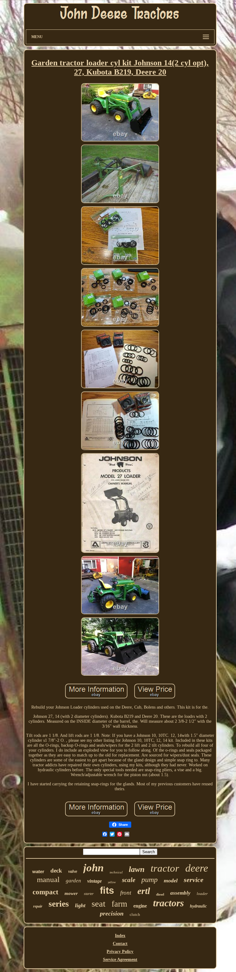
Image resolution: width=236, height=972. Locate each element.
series (59, 903)
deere (196, 868)
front (125, 892)
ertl (143, 891)
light (80, 905)
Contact (120, 943)
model (171, 880)
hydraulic (198, 906)
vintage (94, 881)
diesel (160, 894)
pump (149, 880)
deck (56, 870)
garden (73, 881)
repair (37, 906)
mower (71, 893)
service (193, 880)
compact (45, 892)
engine (140, 905)
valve (72, 871)
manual (48, 879)
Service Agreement (120, 959)
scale (128, 880)
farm (119, 903)
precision (112, 913)
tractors (168, 902)
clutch (135, 914)
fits (107, 890)
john (93, 868)
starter (89, 894)
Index (120, 935)
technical (116, 872)
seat (98, 903)
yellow (112, 882)
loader (202, 893)
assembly (180, 893)
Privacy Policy (120, 951)
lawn (136, 869)
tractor (165, 868)
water (38, 871)
